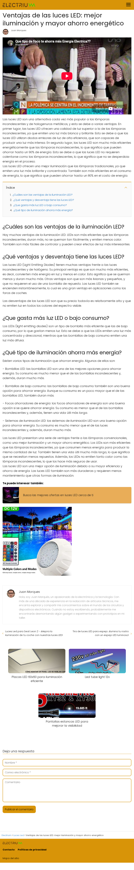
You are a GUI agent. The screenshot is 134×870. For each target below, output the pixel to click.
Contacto (9, 849)
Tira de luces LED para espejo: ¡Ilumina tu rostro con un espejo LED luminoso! (101, 633)
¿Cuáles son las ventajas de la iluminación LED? (43, 195)
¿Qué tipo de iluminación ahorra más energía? (43, 210)
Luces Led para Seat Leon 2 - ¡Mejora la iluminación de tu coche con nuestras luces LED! (34, 633)
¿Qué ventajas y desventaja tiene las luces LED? (43, 200)
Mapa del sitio (11, 858)
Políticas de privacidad (32, 849)
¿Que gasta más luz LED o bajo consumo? (40, 205)
